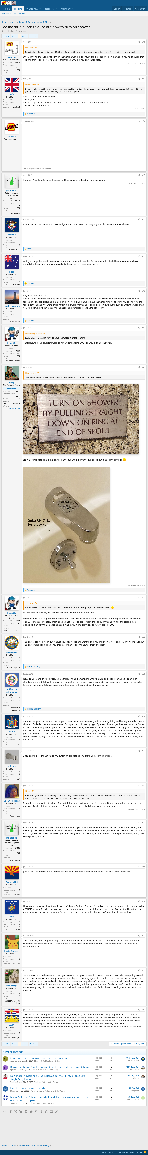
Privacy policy (122, 1152)
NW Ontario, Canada (12, 361)
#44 (143, 219)
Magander (14, 1091)
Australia (16, 284)
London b (16, 107)
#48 (143, 367)
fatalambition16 (133, 1099)
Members (66, 8)
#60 (143, 1009)
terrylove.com (14, 408)
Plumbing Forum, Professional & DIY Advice (47, 1091)
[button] (40, 8)
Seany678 (14, 1103)
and (33, 666)
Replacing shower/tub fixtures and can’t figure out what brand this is (49, 1067)
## (144, 121)
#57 (143, 901)
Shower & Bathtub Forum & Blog (47, 1061)
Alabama (16, 964)
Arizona (17, 894)
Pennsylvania (15, 816)
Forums (18, 8)
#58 (143, 936)
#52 (143, 716)
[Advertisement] (47, 144)
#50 (143, 637)
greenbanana (15, 1061)
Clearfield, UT (14, 250)
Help (132, 1152)
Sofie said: (29, 47)
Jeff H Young (134, 1069)
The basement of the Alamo (12, 1002)
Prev (7, 36)
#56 (143, 866)
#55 (143, 822)
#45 (143, 256)
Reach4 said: (30, 84)
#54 (143, 785)
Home (7, 8)
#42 (143, 79)
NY (19, 744)
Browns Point (15, 321)
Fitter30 (136, 1078)
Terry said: (29, 603)
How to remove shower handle (28, 1088)
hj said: (28, 791)
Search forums (19, 13)
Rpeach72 (14, 1069)
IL (19, 72)
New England (15, 213)
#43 (143, 175)
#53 (143, 751)
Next (32, 36)
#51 (143, 674)
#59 (143, 970)
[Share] (139, 42)
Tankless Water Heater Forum (46, 1082)
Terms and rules (107, 1152)
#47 (143, 328)
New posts (6, 13)
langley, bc (16, 1038)
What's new (32, 8)
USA (18, 779)
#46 (143, 291)
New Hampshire (13, 667)
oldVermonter (133, 1060)
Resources (49, 8)
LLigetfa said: (30, 373)
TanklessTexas (16, 1082)
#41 (143, 42)
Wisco (17, 929)
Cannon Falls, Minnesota (15, 708)
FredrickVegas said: (33, 333)
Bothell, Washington (12, 403)
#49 (143, 597)
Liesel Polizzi (9, 31)
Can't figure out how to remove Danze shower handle (41, 1058)
